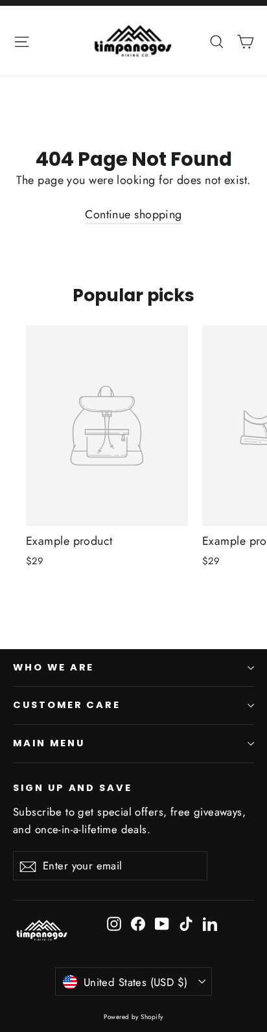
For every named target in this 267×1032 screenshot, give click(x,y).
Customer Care (67, 704)
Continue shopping (133, 214)
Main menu (48, 743)
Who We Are (53, 667)
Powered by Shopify (133, 1017)
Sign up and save (72, 787)
